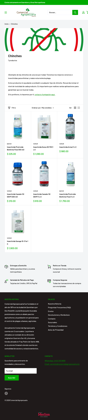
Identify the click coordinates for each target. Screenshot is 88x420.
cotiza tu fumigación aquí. (45, 94)
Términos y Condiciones (57, 326)
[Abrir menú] (6, 12)
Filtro (14, 108)
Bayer (9, 144)
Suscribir (11, 378)
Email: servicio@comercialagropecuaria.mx (62, 364)
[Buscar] (75, 12)
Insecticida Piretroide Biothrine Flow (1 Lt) (67, 195)
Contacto (51, 319)
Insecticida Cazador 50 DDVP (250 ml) (15, 195)
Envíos (51, 311)
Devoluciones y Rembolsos (59, 315)
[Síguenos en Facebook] (6, 393)
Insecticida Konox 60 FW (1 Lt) (43, 148)
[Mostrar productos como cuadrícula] (75, 108)
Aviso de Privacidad (55, 330)
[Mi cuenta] (83, 12)
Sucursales (52, 322)
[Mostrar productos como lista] (79, 108)
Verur (35, 144)
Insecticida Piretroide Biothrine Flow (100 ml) (15, 148)
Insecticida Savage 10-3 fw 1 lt (17, 242)
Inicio (7, 24)
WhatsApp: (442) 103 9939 (55, 360)
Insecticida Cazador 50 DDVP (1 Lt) (41, 195)
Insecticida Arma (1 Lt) (67, 147)
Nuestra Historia (54, 304)
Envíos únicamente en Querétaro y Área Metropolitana (25, 2)
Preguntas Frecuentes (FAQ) (59, 307)
